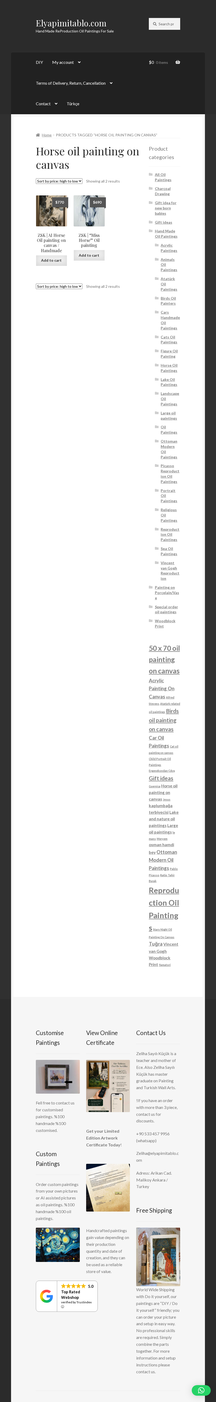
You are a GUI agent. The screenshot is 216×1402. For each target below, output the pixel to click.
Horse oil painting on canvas (163, 792)
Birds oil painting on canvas (164, 720)
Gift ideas (163, 222)
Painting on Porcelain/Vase (167, 592)
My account (63, 62)
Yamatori (165, 964)
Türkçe (73, 103)
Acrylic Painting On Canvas (161, 688)
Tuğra (156, 944)
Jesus (166, 799)
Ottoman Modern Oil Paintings (163, 860)
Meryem (162, 838)
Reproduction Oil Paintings (170, 534)
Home (47, 135)
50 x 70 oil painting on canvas (164, 659)
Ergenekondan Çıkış (162, 770)
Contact (43, 103)
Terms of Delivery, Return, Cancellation (71, 82)
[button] (201, 1390)
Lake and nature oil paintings (164, 819)
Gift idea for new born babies (165, 208)
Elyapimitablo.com (71, 22)
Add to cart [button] (51, 260)
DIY (39, 62)
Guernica (154, 786)
